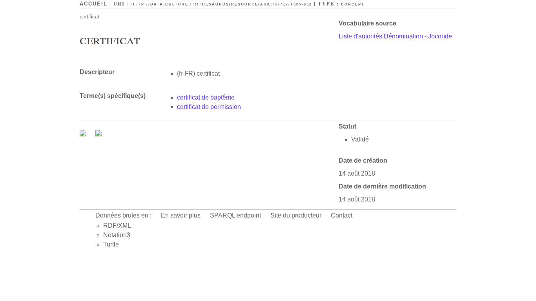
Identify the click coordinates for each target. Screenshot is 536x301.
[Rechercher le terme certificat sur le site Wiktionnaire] (98, 134)
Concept (353, 4)
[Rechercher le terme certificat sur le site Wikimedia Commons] (84, 134)
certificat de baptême (206, 97)
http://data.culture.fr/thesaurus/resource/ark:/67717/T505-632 (221, 4)
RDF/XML (117, 225)
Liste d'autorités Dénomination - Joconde (395, 36)
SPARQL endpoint (235, 215)
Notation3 (116, 235)
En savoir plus (181, 215)
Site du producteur (295, 215)
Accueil (94, 4)
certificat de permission (209, 106)
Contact (341, 215)
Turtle (111, 244)
